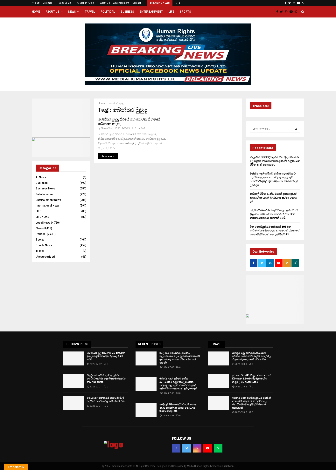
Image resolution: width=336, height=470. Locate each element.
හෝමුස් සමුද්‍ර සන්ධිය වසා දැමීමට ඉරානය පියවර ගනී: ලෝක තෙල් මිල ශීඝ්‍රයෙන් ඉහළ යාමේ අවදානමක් (251, 356)
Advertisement (121, 3)
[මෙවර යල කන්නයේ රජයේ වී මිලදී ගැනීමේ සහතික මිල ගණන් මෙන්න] (73, 403)
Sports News (44, 245)
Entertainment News (48, 199)
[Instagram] (287, 11)
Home (36, 11)
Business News (45, 188)
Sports (185, 11)
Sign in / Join (86, 3)
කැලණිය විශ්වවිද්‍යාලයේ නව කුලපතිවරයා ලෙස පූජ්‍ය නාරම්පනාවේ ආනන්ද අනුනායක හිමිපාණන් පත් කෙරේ (275, 160)
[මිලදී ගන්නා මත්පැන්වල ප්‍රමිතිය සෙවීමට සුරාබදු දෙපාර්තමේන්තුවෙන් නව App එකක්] (73, 381)
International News (48, 205)
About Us (105, 3)
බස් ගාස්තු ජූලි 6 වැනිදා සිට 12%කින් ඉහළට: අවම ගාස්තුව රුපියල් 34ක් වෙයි (106, 356)
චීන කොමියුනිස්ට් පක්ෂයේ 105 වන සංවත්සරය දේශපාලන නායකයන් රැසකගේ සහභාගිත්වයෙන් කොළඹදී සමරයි (274, 230)
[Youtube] (292, 11)
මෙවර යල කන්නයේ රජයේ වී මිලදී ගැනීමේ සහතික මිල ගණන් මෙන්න (105, 399)
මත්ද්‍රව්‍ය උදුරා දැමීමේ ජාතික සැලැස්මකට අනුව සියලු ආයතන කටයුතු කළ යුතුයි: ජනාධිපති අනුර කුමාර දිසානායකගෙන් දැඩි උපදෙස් (178, 383)
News (72, 11)
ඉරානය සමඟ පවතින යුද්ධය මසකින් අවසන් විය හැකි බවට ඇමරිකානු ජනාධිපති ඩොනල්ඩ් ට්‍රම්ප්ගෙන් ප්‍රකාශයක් (251, 402)
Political (108, 11)
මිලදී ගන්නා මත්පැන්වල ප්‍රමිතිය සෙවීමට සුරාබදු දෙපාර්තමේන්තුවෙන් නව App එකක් (106, 378)
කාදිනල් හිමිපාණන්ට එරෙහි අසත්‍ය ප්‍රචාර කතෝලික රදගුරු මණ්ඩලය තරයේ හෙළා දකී (273, 197)
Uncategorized (45, 256)
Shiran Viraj (107, 128)
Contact (136, 3)
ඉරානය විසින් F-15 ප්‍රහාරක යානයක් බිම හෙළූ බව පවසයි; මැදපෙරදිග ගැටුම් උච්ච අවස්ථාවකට (251, 378)
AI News (41, 177)
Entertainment (151, 11)
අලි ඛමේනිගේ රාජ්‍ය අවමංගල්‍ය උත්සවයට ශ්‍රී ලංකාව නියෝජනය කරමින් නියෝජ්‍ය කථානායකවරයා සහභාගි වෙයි (274, 214)
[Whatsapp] (297, 11)
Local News (43, 222)
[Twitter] (282, 11)
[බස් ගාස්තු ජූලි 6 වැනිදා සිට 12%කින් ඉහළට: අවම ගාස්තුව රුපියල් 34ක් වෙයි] (73, 358)
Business (127, 11)
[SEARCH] (296, 129)
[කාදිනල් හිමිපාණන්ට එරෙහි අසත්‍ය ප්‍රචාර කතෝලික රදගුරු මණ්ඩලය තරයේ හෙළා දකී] (146, 410)
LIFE (171, 11)
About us (52, 11)
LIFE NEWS (42, 216)
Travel (90, 11)
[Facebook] (278, 11)
